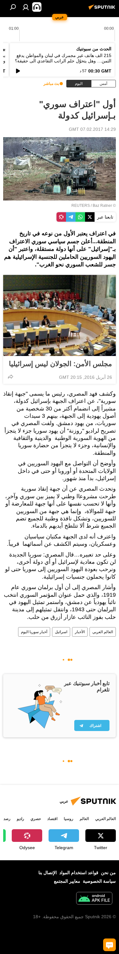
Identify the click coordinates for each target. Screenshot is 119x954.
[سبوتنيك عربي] (103, 9)
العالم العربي (102, 632)
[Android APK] (94, 899)
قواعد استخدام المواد (78, 872)
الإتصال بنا (47, 872)
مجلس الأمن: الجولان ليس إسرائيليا (60, 364)
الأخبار (80, 632)
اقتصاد (52, 819)
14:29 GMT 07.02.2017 (92, 129)
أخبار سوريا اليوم (34, 632)
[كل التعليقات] (109, 944)
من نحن (108, 872)
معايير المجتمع (67, 881)
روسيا (68, 819)
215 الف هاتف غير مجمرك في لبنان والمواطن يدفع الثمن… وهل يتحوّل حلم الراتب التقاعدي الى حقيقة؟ (63, 58)
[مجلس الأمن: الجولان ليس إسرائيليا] (59, 315)
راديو (20, 819)
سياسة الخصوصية (99, 881)
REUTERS (80, 205)
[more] (10, 376)
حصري (35, 819)
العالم (84, 819)
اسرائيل (61, 632)
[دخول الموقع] (25, 7)
